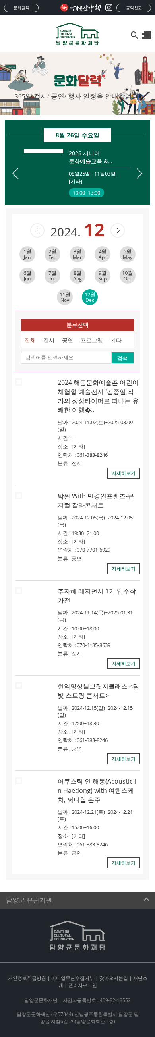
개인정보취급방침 (27, 978)
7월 (52, 275)
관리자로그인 (82, 985)
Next (140, 173)
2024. (77, 232)
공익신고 (134, 7)
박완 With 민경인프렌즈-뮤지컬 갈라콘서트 (96, 501)
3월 (77, 254)
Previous (15, 173)
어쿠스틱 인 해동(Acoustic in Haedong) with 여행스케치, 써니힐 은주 (97, 790)
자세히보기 (124, 473)
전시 (48, 340)
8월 (77, 275)
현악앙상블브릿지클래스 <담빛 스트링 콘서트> (98, 691)
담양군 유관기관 (29, 900)
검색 (122, 358)
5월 (127, 254)
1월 (27, 254)
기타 (116, 340)
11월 (65, 297)
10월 (127, 275)
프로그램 (92, 340)
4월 (103, 254)
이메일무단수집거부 (72, 978)
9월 (102, 275)
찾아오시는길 (113, 978)
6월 (27, 275)
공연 (67, 340)
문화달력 (21, 7)
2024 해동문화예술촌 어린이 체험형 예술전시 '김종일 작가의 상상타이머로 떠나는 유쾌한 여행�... (98, 396)
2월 (52, 254)
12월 (90, 297)
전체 (30, 340)
